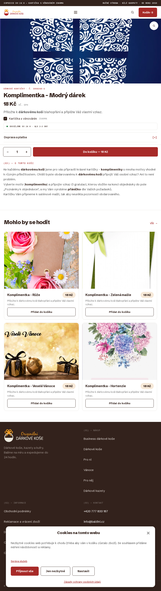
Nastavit (83, 571)
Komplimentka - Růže (23, 295)
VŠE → (153, 223)
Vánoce (89, 470)
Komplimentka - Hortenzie (105, 386)
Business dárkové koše (99, 439)
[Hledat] (132, 12)
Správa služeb (19, 561)
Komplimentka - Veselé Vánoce (31, 386)
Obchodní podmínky (17, 511)
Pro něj (88, 480)
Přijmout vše (24, 571)
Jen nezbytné (55, 571)
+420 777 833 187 (96, 511)
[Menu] (75, 12)
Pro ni (87, 459)
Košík (148, 12)
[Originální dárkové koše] (14, 12)
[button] (148, 533)
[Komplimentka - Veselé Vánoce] (41, 367)
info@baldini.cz (94, 521)
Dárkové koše (93, 449)
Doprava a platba (15, 137)
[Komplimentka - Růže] (41, 276)
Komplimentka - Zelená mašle (108, 295)
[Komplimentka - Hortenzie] (119, 367)
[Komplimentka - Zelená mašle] (119, 276)
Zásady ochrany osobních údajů (82, 581)
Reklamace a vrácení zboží (22, 521)
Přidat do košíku (41, 311)
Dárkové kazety (94, 491)
